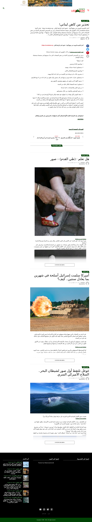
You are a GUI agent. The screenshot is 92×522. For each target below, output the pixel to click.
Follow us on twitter (81, 418)
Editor (81, 39)
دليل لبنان (44, 513)
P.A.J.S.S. (81, 164)
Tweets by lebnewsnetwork (46, 463)
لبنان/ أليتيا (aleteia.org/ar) (76, 52)
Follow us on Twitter (80, 239)
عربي (49, 513)
